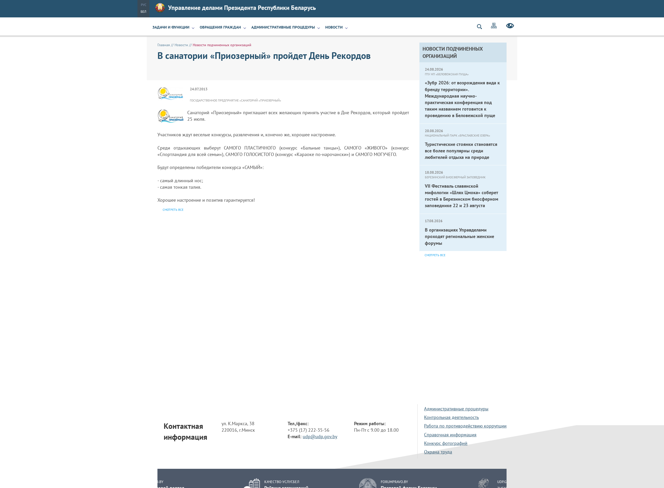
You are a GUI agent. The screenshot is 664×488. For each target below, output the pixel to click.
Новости (334, 27)
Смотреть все (435, 255)
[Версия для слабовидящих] (510, 26)
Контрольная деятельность (451, 417)
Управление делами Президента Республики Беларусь (242, 8)
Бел (143, 11)
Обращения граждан (220, 27)
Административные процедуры (283, 27)
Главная (163, 45)
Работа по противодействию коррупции (465, 426)
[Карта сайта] (493, 26)
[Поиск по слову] (481, 26)
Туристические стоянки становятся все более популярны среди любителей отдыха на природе (461, 150)
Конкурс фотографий (445, 443)
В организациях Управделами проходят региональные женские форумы (459, 236)
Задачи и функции (171, 27)
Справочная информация (450, 435)
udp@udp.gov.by (320, 436)
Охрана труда (438, 452)
